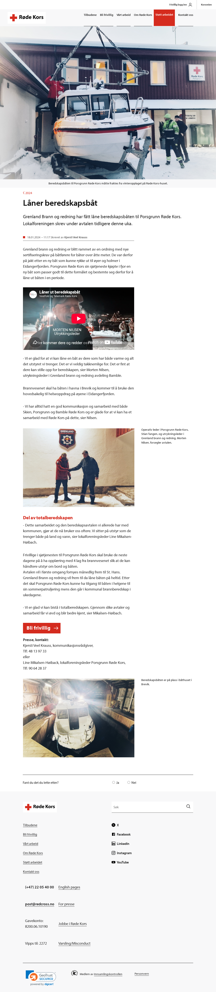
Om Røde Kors (143, 15)
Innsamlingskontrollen (108, 974)
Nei (133, 782)
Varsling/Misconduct (74, 943)
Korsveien (206, 4)
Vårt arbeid (124, 15)
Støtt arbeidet (164, 14)
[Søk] (188, 807)
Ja (117, 782)
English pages (69, 887)
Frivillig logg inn (178, 4)
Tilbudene (90, 15)
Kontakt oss (185, 15)
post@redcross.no (39, 904)
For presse (66, 904)
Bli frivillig (106, 15)
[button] (41, 978)
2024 (27, 193)
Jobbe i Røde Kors (72, 923)
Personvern (142, 974)
